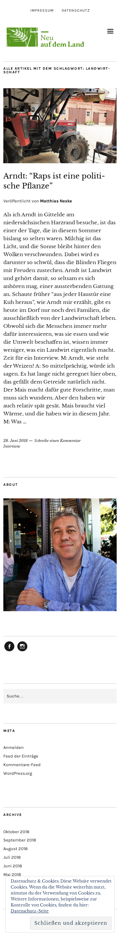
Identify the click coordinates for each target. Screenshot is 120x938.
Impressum (42, 10)
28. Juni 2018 (15, 440)
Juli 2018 (12, 857)
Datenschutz (76, 10)
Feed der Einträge (20, 756)
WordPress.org (17, 773)
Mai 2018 (12, 874)
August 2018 (15, 848)
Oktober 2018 (16, 831)
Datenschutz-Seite (30, 910)
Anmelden (13, 747)
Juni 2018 (12, 865)
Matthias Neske (56, 200)
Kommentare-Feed (22, 764)
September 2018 (19, 839)
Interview (11, 446)
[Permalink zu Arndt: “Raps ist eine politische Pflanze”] (60, 161)
